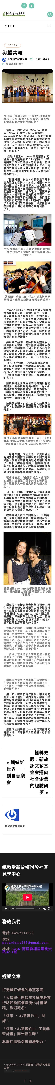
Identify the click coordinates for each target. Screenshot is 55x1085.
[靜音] (44, 908)
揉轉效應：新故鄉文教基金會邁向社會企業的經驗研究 (39, 772)
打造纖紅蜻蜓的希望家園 (22, 990)
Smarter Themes (21, 1071)
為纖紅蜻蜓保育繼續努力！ (24, 1042)
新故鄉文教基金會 (17, 59)
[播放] (6, 908)
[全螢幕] (49, 908)
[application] (27, 897)
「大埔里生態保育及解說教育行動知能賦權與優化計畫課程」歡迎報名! (26, 1003)
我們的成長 (12, 45)
